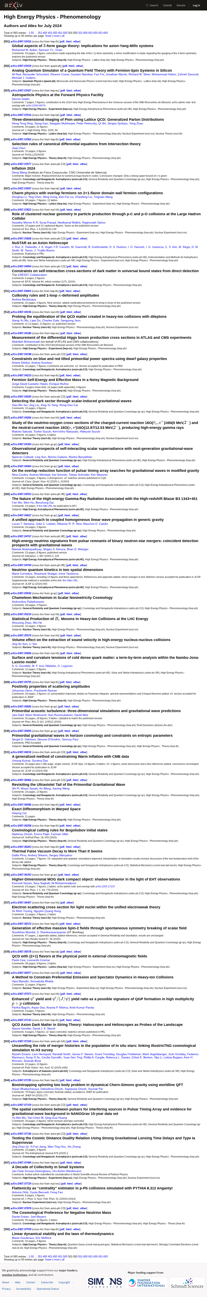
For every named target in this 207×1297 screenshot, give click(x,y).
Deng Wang (19, 172)
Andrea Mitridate (40, 474)
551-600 (83, 32)
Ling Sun (40, 457)
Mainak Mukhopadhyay (26, 549)
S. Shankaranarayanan (51, 932)
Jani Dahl (18, 715)
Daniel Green (20, 1216)
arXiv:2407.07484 (21, 1162)
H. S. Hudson (117, 247)
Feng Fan (56, 1192)
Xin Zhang (74, 1146)
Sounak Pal (95, 1088)
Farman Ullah (59, 834)
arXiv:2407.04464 (21, 466)
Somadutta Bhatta (41, 981)
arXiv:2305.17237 (105, 886)
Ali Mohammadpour (63, 883)
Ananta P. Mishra (57, 1007)
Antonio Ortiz (20, 1192)
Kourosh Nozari (22, 883)
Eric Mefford (43, 1237)
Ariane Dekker (21, 362)
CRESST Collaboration (32, 274)
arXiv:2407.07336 (21, 1133)
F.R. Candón (62, 247)
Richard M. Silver (139, 74)
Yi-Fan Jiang (38, 1146)
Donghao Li (19, 196)
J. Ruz (16, 247)
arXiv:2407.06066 (21, 780)
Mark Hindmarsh (36, 715)
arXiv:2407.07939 (21, 1229)
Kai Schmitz (59, 474)
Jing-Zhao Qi (20, 1146)
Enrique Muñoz (59, 383)
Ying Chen (34, 196)
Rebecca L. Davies (118, 1057)
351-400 (42, 32)
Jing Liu (34, 405)
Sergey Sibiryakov (60, 855)
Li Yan (33, 643)
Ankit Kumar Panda (81, 1007)
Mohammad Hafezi (164, 74)
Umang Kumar (21, 760)
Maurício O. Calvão (95, 523)
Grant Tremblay (105, 1054)
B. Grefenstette (98, 247)
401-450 (52, 32)
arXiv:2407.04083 (21, 291)
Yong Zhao (136, 123)
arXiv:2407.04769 (21, 565)
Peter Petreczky (87, 123)
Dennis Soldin (21, 99)
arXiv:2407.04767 (21, 536)
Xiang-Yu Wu (20, 320)
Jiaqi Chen (18, 148)
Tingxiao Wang (103, 196)
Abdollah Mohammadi (26, 341)
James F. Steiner (82, 1054)
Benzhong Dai (45, 502)
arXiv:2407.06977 (21, 972)
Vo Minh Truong (22, 911)
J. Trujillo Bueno (44, 250)
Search (154, 5)
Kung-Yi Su (33, 1057)
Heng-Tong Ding (22, 123)
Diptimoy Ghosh (22, 834)
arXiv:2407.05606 (21, 653)
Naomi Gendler (21, 1028)
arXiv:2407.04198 (21, 354)
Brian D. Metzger (78, 549)
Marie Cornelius (22, 573)
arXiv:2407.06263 (21, 846)
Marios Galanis (57, 457)
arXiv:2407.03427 (21, 90)
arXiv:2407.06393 (21, 874)
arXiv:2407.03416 (21, 41)
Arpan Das (38, 1007)
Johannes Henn (22, 690)
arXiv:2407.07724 (21, 1183)
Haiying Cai (19, 813)
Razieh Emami (21, 1054)
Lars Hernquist (41, 1054)
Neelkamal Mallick (69, 222)
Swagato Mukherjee (62, 123)
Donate (181, 5)
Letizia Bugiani (173, 1057)
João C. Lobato (45, 523)
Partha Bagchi (21, 1007)
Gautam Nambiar (82, 74)
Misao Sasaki (29, 788)
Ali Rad (16, 74)
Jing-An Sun (19, 643)
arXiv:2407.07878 (21, 1208)
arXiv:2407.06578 (21, 951)
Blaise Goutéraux (23, 1237)
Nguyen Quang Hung (47, 911)
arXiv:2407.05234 (21, 614)
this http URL (46, 506)
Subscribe (47, 1282)
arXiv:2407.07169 (21, 1041)
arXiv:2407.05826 (21, 706)
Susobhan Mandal (23, 932)
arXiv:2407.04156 (21, 312)
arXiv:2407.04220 (21, 396)
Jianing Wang (61, 788)
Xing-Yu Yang (49, 405)
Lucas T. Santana (23, 523)
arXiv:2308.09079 (35, 105)
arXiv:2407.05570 (21, 635)
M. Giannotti (79, 247)
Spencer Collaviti (22, 457)
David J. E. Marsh (44, 1028)
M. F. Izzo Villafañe (44, 665)
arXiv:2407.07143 (21, 1020)
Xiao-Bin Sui (19, 405)
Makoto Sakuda (22, 431)
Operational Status (48, 1289)
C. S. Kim (171, 247)
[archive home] (13, 5)
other (76, 41)
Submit (167, 5)
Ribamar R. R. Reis (69, 523)
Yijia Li (158, 1057)
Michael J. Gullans (23, 77)
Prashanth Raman (45, 690)
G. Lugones (65, 665)
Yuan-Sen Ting (72, 1057)
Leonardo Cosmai (38, 960)
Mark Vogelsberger (155, 1054)
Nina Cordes (20, 474)
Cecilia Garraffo (52, 1057)
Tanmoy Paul (70, 739)
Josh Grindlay (177, 1054)
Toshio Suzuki (42, 431)
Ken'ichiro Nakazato (65, 431)
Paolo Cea (18, 960)
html (69, 41)
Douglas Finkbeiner (128, 1054)
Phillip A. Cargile (94, 1057)
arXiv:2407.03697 (21, 188)
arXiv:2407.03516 (21, 114)
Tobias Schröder (79, 474)
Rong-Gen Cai (68, 405)
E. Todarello (29, 247)
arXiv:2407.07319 (21, 1104)
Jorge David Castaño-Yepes (30, 383)
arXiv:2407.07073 (21, 993)
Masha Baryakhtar (80, 457)
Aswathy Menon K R (25, 222)
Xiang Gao (41, 123)
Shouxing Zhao (21, 622)
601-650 (93, 32)
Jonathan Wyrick (116, 74)
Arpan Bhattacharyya (25, 1088)
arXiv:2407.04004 (21, 266)
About (5, 1282)
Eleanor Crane (60, 74)
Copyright (64, 1282)
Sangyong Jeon (71, 320)
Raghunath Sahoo (94, 222)
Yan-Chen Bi (35, 1117)
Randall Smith (61, 1054)
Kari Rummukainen (60, 715)
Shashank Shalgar (45, 573)
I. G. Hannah (136, 247)
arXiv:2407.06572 (21, 923)
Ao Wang (45, 788)
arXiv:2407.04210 (21, 375)
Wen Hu (29, 502)
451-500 (62, 32)
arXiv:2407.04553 (21, 494)
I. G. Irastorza (155, 247)
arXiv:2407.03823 (21, 209)
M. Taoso (27, 250)
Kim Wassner (99, 474)
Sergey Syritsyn (118, 123)
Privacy (6, 1289)
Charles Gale (50, 320)
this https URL (70, 580)
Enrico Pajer (41, 834)
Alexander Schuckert (35, 74)
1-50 (31, 32)
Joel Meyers (38, 1216)
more (57, 35)
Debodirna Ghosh (51, 1088)
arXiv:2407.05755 (21, 682)
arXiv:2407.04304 (21, 444)
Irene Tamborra (68, 573)
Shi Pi (15, 788)
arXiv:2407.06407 (21, 902)
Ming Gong (50, 196)
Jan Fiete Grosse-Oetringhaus (31, 1171)
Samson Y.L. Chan (50, 49)
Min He (37, 622)
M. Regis (184, 247)
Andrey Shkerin (38, 855)
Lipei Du (35, 320)
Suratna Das (40, 760)
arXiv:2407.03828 (21, 238)
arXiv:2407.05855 (21, 730)
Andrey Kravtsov (41, 362)
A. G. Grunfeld (21, 665)
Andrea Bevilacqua (24, 299)
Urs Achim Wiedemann (66, 1171)
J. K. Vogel (45, 247)
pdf (62, 41)
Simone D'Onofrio (48, 739)
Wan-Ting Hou (57, 1146)
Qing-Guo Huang (56, 1117)
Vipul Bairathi (20, 981)
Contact (30, 1282)
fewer (48, 35)
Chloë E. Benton (142, 1057)
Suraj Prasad (47, 222)
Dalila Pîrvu (19, 855)
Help (17, 1282)
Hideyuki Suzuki (90, 431)
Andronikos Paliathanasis (28, 601)
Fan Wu (17, 502)
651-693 (103, 32)
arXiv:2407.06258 (21, 825)
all (63, 35)
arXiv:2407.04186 (21, 333)
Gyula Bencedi (39, 1192)
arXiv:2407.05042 (21, 593)
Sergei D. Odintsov (24, 739)
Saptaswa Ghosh (76, 1088)
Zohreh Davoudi (188, 74)
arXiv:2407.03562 (21, 139)
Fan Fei (99, 74)
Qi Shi (102, 123)
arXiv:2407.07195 (21, 1080)
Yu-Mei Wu (19, 1117)
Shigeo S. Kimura (54, 549)
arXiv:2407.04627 (21, 515)
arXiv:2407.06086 (21, 804)
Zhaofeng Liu (83, 196)
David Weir (81, 715)
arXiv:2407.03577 (21, 164)
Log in (196, 5)
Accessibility (23, 1289)
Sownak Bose (32, 1060)
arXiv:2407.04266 (21, 417)
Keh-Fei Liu (66, 196)
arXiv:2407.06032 (21, 752)
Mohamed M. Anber (24, 49)
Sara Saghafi (41, 883)
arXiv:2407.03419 (21, 65)
